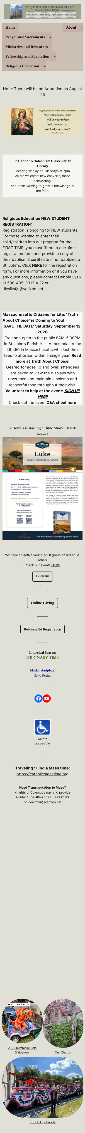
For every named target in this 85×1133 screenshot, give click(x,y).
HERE (37, 265)
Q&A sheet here (61, 402)
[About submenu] (82, 27)
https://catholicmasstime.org (42, 774)
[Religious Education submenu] (45, 66)
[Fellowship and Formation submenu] (55, 56)
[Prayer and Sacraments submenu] (51, 37)
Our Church (63, 1052)
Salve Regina (42, 675)
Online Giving (42, 603)
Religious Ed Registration (42, 629)
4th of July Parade (43, 1122)
